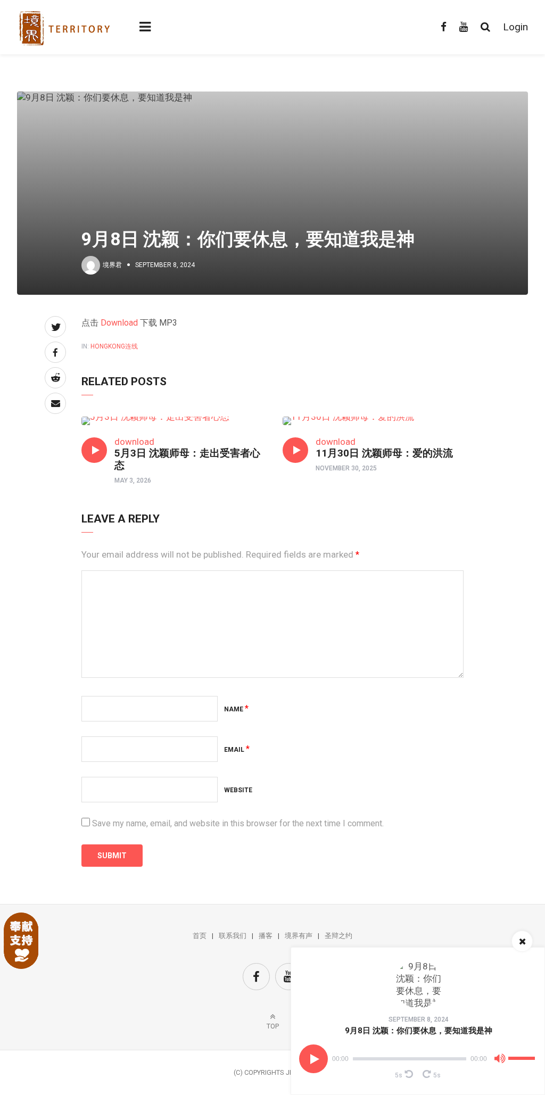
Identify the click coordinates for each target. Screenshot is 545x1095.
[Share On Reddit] (55, 377)
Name (236, 709)
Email (237, 749)
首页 (200, 936)
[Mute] (499, 1060)
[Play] (313, 1058)
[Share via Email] (55, 403)
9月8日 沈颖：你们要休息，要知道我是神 (418, 1030)
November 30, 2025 (346, 468)
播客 (265, 936)
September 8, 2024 (419, 1019)
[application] (418, 1058)
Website (238, 790)
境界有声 (298, 936)
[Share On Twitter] (55, 326)
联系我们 (232, 936)
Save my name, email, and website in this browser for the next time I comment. (238, 823)
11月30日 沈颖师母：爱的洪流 (384, 453)
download (134, 441)
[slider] (523, 1054)
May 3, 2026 (132, 480)
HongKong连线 (114, 346)
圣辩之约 (338, 936)
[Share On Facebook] (55, 352)
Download (119, 323)
